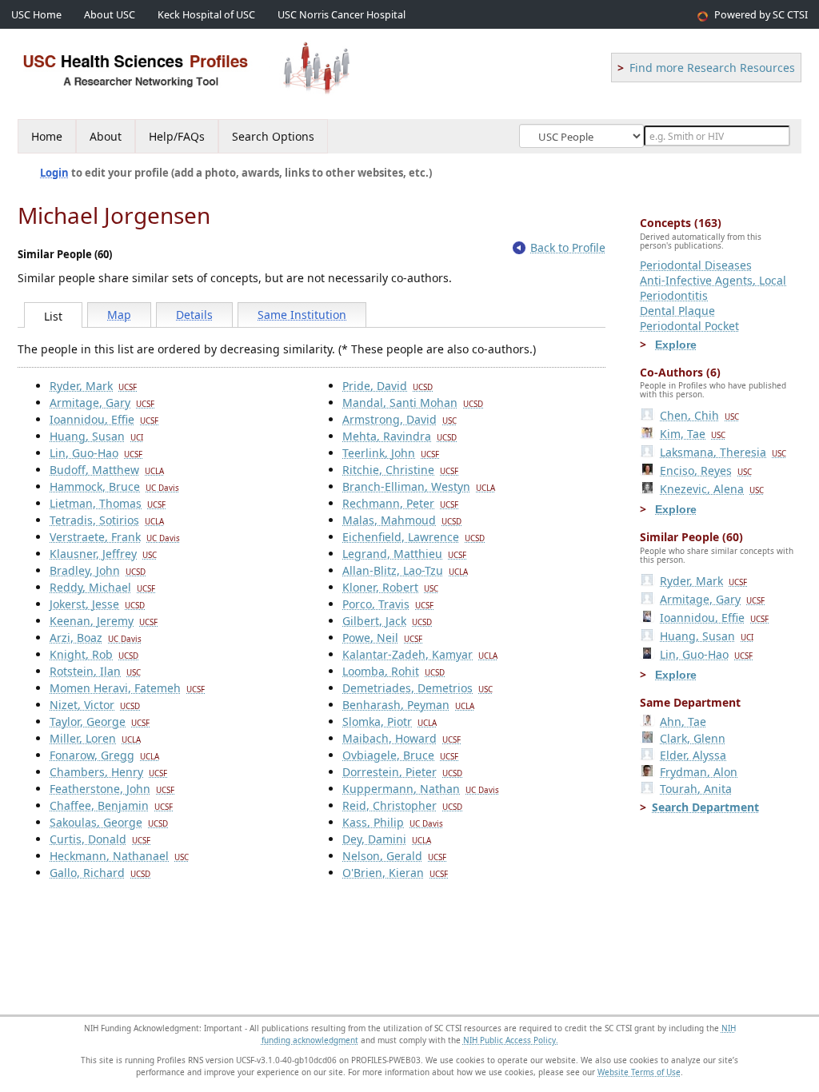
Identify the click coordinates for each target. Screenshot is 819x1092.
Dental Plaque (677, 310)
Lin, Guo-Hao (96, 452)
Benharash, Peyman (408, 704)
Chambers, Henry (108, 771)
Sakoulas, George (109, 822)
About (106, 136)
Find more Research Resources (712, 67)
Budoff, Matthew (107, 469)
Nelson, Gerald (394, 855)
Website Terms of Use (639, 1072)
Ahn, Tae (683, 721)
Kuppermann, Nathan (420, 788)
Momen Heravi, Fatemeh (127, 687)
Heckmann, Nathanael (119, 855)
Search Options (273, 136)
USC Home (36, 15)
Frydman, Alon (698, 771)
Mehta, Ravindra (399, 436)
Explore (676, 344)
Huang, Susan (96, 436)
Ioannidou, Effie (104, 419)
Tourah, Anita (696, 788)
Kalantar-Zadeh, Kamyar (419, 654)
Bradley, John (98, 570)
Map (119, 314)
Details (194, 314)
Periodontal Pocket (689, 325)
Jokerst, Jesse (97, 604)
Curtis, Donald (100, 839)
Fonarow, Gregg (104, 755)
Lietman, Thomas (108, 503)
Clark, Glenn (692, 738)
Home (46, 136)
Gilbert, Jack (387, 620)
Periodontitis (674, 295)
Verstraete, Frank (115, 536)
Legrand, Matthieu (404, 553)
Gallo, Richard (100, 872)
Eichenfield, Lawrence (413, 536)
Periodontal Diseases (696, 265)
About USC (109, 15)
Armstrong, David (399, 419)
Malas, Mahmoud (401, 520)
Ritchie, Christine (400, 469)
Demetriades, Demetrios (417, 687)
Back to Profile (567, 247)
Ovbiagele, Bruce (400, 755)
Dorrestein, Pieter (402, 771)
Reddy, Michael (102, 587)
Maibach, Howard (401, 738)
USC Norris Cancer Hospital (342, 15)
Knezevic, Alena (712, 488)
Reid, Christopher (402, 805)
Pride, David (387, 385)
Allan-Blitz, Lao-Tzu (405, 570)
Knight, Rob (94, 654)
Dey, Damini (386, 839)
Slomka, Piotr (389, 721)
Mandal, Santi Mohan (412, 402)
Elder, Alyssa (693, 755)
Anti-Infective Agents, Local (713, 280)
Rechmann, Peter (400, 503)
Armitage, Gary (102, 402)
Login (54, 172)
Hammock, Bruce (114, 486)
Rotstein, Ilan (95, 671)
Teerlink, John (390, 452)
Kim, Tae (692, 433)
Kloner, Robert (390, 587)
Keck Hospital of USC (206, 15)
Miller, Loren (95, 738)
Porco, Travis (387, 604)
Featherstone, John (112, 788)
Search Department (705, 807)
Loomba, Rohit (393, 671)
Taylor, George (100, 721)
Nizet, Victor (95, 704)
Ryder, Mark (93, 385)
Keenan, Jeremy (104, 620)
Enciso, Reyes (706, 470)
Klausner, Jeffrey (103, 553)
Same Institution (302, 314)
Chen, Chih (699, 415)
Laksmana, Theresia (723, 452)
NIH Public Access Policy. (510, 1040)
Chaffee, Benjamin (111, 805)
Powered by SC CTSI (761, 15)
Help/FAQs (177, 136)
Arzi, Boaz (96, 637)
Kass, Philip (392, 822)
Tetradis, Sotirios (107, 520)
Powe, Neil (382, 637)
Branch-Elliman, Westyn (418, 486)
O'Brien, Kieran (395, 872)
